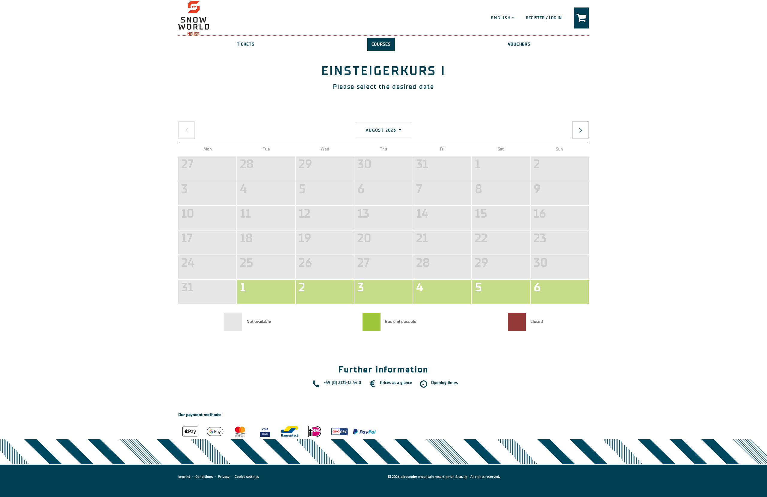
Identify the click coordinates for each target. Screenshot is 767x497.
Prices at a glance (396, 382)
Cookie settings (247, 477)
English (501, 17)
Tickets (245, 44)
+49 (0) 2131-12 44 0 (342, 382)
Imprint (184, 477)
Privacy (224, 477)
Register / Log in (544, 17)
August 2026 (382, 130)
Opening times (444, 382)
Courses (381, 44)
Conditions (204, 477)
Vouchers (519, 44)
